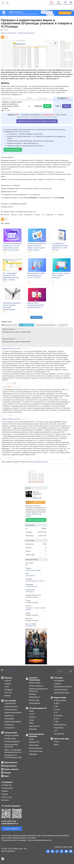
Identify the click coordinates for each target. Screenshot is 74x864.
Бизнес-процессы (36, 686)
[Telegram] (48, 852)
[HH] (57, 852)
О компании (6, 782)
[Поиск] (7, 3)
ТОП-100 (7, 693)
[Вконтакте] (52, 852)
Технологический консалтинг (11, 746)
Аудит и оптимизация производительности (12, 751)
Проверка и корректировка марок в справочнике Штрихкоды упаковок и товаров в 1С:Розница (36, 23)
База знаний (10, 701)
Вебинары (33, 729)
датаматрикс (29, 214)
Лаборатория (10, 733)
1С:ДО (56, 722)
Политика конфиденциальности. (39, 840)
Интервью (8, 690)
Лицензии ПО (34, 742)
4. (3, 387)
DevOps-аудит (10, 738)
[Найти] (71, 671)
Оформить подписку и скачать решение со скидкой (37, 121)
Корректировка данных (33, 570)
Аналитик (57, 684)
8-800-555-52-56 (8, 821)
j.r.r (7, 387)
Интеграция (9, 725)
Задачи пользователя (12, 712)
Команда (32, 694)
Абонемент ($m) (31, 626)
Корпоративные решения (36, 735)
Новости (7, 681)
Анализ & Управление (34, 679)
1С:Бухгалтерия (60, 700)
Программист (59, 681)
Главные (7, 684)
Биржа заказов (11, 769)
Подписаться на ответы (10, 325)
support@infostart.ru (9, 823)
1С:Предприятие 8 (31, 586)
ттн (43, 214)
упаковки (60, 214)
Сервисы (32, 717)
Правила (4, 791)
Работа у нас (6, 797)
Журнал (8, 678)
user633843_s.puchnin (13, 348)
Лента (6, 687)
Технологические (35, 751)
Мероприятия (10, 762)
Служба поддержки (12, 806)
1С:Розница (58, 716)
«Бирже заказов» (23, 132)
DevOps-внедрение (12, 741)
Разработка (9, 716)
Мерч (6, 776)
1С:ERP (56, 703)
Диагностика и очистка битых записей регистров (61, 275)
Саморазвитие (34, 703)
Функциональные (11, 706)
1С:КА (56, 706)
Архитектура (34, 700)
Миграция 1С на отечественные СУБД (12, 756)
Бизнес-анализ (35, 683)
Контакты (5, 800)
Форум (7, 773)
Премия (7, 696)
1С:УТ (56, 712)
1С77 (55, 731)
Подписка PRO (10, 703)
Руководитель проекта (63, 687)
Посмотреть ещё (36, 317)
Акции (31, 711)
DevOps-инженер (60, 690)
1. (2, 329)
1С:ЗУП (56, 719)
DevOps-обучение (11, 735)
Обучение (58, 678)
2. (2, 339)
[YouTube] (66, 852)
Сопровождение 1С (38, 708)
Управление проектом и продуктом (38, 690)
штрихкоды (49, 214)
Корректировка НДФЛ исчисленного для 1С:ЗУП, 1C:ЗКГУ (36, 275)
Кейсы (31, 723)
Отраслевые (34, 745)
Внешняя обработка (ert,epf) (35, 581)
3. (2, 348)
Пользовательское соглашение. (13, 840)
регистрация (33, 462)
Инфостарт (32, 212)
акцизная (14, 214)
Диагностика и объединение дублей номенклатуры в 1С (35, 305)
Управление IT (34, 697)
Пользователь (30, 575)
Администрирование (12, 722)
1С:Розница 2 (30, 592)
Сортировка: (46, 325)
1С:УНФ (56, 709)
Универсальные (60, 725)
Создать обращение (11, 829)
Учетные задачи (10, 709)
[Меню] (3, 3)
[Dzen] (61, 852)
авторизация (43, 462)
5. (2, 419)
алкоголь (6, 214)
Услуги (31, 720)
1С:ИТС (32, 714)
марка (21, 214)
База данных (9, 719)
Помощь (4, 794)
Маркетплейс (60, 697)
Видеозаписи (10, 766)
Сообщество (9, 728)
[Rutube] (71, 852)
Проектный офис (61, 739)
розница (37, 214)
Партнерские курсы (61, 693)
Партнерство (34, 726)
